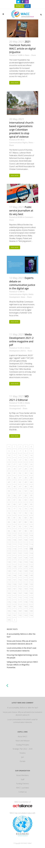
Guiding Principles (22, 745)
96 (15, 531)
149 (31, 575)
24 (31, 464)
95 (9, 531)
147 (20, 575)
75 (9, 513)
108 (25, 540)
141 (14, 571)
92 (20, 526)
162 (20, 588)
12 (20, 455)
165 (9, 593)
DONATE (19, 6)
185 (9, 611)
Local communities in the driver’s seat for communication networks (22, 720)
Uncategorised (15, 408)
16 (15, 460)
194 (31, 615)
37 (20, 477)
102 (20, 535)
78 (26, 513)
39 (31, 477)
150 (9, 580)
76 (15, 513)
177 (20, 602)
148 (25, 575)
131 (14, 562)
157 (20, 584)
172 (20, 597)
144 (31, 571)
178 (25, 602)
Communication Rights (18, 142)
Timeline (22, 753)
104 (31, 535)
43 (26, 482)
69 (31, 504)
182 (20, 606)
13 (26, 455)
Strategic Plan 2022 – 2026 (22, 749)
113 (25, 544)
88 (26, 522)
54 (31, 491)
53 (26, 491)
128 (25, 557)
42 (20, 482)
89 (31, 522)
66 (15, 504)
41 (15, 482)
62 (20, 500)
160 (9, 588)
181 (14, 606)
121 (14, 553)
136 (14, 566)
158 (25, 584)
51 (15, 491)
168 (25, 593)
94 (31, 526)
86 (15, 522)
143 (25, 571)
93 (26, 526)
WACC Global (27, 843)
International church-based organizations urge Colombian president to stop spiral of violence (21, 129)
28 (26, 468)
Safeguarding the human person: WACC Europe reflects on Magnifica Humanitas (22, 665)
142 (20, 571)
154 (31, 580)
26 (15, 468)
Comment (29, 217)
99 (31, 531)
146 (14, 575)
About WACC (22, 736)
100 (9, 535)
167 (20, 593)
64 (31, 500)
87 (20, 522)
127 (20, 557)
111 (14, 544)
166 (14, 593)
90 (9, 526)
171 (14, 597)
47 (20, 486)
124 (31, 553)
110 (9, 544)
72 (20, 508)
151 (14, 580)
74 (31, 508)
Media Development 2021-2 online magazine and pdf (21, 340)
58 (26, 495)
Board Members (22, 775)
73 (26, 508)
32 (20, 473)
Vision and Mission (23, 740)
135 (9, 566)
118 (25, 548)
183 (25, 606)
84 (31, 517)
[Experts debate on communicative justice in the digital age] (22, 265)
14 (31, 455)
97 (20, 531)
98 (26, 531)
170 (9, 597)
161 (14, 588)
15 (9, 460)
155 (9, 584)
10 (9, 455)
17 (20, 460)
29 (31, 468)
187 (20, 611)
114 (31, 544)
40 (9, 482)
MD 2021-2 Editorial (19, 397)
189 (31, 611)
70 (9, 508)
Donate (22, 761)
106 (14, 540)
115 (9, 548)
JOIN (27, 6)
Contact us (23, 792)
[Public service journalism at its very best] (22, 193)
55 (9, 495)
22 (20, 464)
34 (31, 473)
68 (26, 504)
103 (25, 535)
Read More (14, 82)
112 (20, 544)
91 (15, 526)
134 (31, 562)
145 (9, 575)
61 (15, 500)
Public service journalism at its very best (21, 210)
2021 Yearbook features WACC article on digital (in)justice (22, 47)
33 (26, 473)
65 (9, 504)
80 (9, 517)
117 (20, 548)
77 (20, 513)
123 (25, 553)
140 (9, 571)
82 (20, 517)
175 (9, 602)
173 (25, 597)
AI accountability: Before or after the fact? (22, 707)
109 (31, 540)
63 (26, 500)
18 (26, 460)
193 (25, 615)
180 (9, 606)
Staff (22, 779)
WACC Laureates (22, 788)
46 (15, 486)
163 (25, 588)
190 (9, 615)
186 (14, 611)
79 (31, 513)
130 (9, 562)
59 (31, 495)
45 (9, 486)
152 (20, 580)
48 (26, 486)
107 (20, 540)
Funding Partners (22, 783)
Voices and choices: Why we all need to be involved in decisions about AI (22, 713)
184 (31, 606)
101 (14, 535)
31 (15, 473)
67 (20, 504)
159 (31, 584)
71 (15, 508)
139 (31, 566)
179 (31, 602)
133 (25, 562)
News (27, 55)
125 (9, 557)
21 (15, 464)
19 (31, 460)
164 (31, 588)
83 (26, 517)
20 (9, 464)
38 (26, 477)
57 (20, 495)
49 (31, 486)
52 (20, 491)
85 (9, 522)
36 (15, 477)
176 (14, 602)
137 (20, 566)
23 (26, 464)
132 (20, 562)
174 (31, 597)
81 (15, 517)
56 (15, 495)
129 (31, 557)
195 (9, 620)
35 (9, 477)
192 (20, 615)
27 (20, 468)
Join (22, 757)
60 (9, 500)
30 (9, 473)
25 (9, 468)
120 (9, 553)
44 (31, 482)
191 (14, 615)
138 (25, 566)
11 (15, 455)
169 (31, 593)
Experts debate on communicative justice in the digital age (22, 283)
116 (14, 548)
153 (25, 580)
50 (9, 491)
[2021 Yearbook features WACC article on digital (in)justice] (22, 28)
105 (9, 540)
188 (25, 611)
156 (14, 584)
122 (20, 553)
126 (14, 557)
